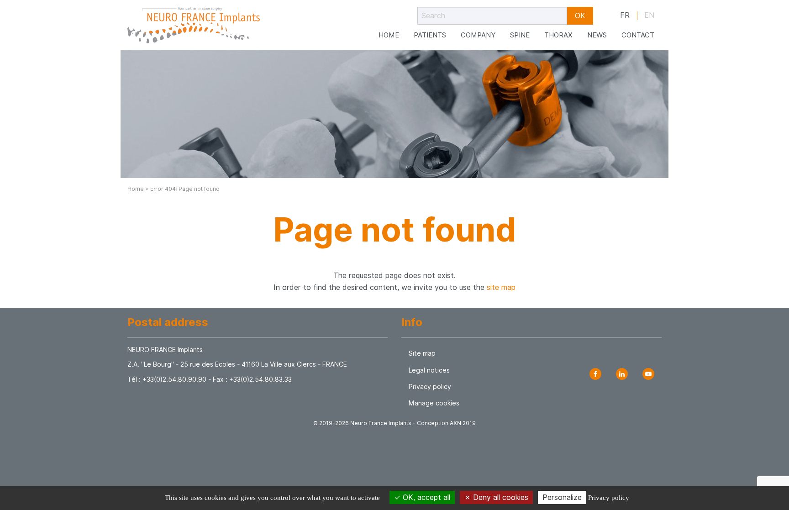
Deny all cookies (499, 497)
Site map (422, 353)
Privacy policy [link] (608, 497)
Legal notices (429, 370)
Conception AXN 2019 (446, 423)
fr (625, 15)
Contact (637, 35)
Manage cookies (434, 403)
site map (501, 287)
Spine (520, 35)
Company (478, 35)
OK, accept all (425, 497)
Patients (430, 35)
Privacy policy (430, 386)
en (649, 15)
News (597, 35)
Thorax (558, 35)
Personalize (562, 497)
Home (389, 35)
